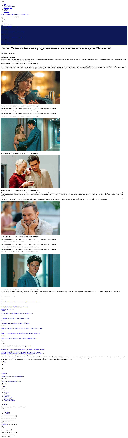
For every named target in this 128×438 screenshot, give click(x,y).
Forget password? (5, 424)
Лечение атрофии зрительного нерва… (10, 26)
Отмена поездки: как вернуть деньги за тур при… (13, 37)
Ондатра (3, 386)
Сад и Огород (7, 5)
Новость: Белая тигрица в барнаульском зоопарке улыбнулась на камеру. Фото (20, 301)
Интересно (6, 12)
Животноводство (8, 8)
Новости (3, 51)
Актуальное (10, 27)
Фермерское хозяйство (9, 6)
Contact (5, 404)
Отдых (5, 10)
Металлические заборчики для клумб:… (11, 42)
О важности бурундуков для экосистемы (11, 381)
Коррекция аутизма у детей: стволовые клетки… (13, 32)
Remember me (14, 424)
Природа (6, 9)
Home (5, 403)
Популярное (7, 412)
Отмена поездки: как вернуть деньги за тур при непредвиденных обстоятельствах (21, 352)
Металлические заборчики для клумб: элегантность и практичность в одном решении (22, 353)
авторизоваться (27, 346)
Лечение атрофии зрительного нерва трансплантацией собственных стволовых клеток (23, 349)
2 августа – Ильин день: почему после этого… (12, 376)
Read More (3, 362)
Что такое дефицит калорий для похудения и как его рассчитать (17, 355)
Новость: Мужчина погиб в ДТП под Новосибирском (14, 306)
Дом (5, 4)
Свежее (5, 23)
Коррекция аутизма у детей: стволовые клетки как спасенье (16, 351)
